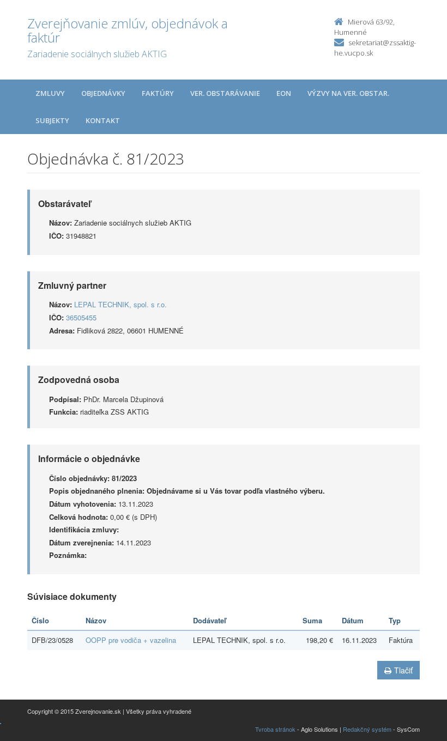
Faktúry (158, 93)
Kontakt (103, 120)
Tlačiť (403, 670)
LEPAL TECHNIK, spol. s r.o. (120, 304)
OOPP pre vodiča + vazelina (131, 640)
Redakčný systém (367, 729)
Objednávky (103, 93)
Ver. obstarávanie (225, 93)
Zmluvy (50, 93)
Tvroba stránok (275, 729)
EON (283, 93)
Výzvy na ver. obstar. (348, 93)
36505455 (81, 317)
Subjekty (52, 120)
